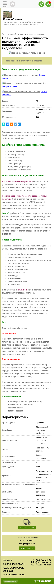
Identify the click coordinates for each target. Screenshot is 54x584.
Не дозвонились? (27, 548)
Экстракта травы (9, 86)
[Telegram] (15, 124)
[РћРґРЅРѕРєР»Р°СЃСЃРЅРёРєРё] (11, 124)
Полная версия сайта (10, 581)
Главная (7, 560)
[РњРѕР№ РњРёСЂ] (19, 124)
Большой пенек (12, 19)
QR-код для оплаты (14, 564)
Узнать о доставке (27, 528)
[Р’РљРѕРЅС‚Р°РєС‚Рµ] (7, 124)
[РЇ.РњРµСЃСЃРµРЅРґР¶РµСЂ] (3, 124)
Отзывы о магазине (14, 575)
